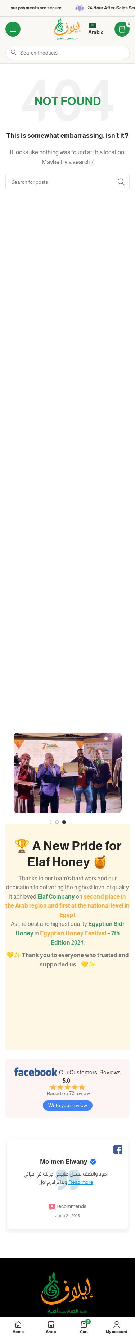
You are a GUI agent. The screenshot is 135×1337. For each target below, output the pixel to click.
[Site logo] (67, 28)
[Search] (121, 182)
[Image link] (67, 1292)
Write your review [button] (67, 1105)
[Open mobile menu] (13, 29)
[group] (67, 1179)
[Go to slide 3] (78, 822)
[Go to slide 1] (64, 822)
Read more (80, 1182)
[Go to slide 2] (71, 822)
